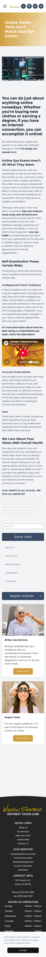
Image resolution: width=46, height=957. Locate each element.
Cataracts (23, 869)
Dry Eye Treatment (23, 865)
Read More (23, 671)
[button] (4, 6)
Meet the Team (12, 564)
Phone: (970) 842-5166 (23, 892)
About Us (9, 547)
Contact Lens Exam (23, 858)
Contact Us (10, 581)
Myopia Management (23, 861)
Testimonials (11, 572)
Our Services (11, 556)
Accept (23, 950)
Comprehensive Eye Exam (23, 854)
